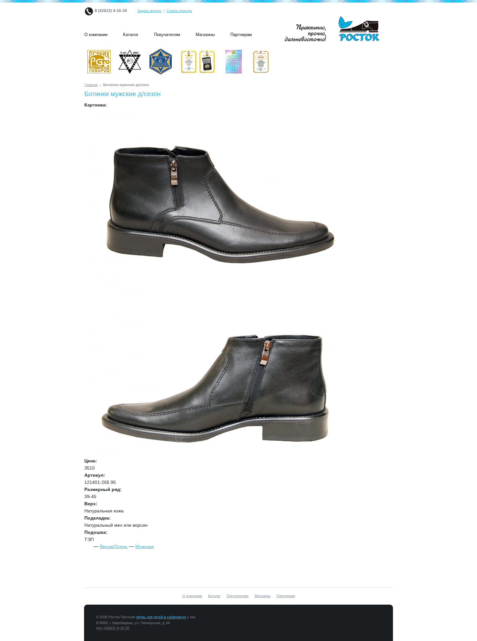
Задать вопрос (149, 11)
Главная (91, 85)
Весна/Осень (114, 546)
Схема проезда (179, 11)
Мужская (144, 546)
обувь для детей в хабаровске (161, 617)
